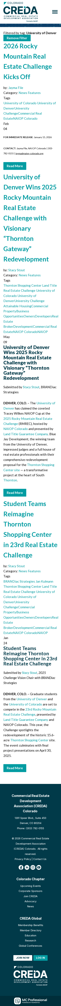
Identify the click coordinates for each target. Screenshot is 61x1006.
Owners (29, 316)
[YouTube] (38, 867)
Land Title (49, 285)
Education (30, 935)
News (30, 906)
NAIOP (42, 332)
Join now (22, 957)
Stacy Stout (16, 270)
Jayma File (15, 88)
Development (23, 326)
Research (30, 940)
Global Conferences (30, 945)
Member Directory (30, 930)
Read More (15, 166)
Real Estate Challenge (19, 290)
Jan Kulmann (44, 581)
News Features (30, 93)
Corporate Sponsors (30, 891)
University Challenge (29, 301)
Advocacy (30, 901)
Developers (43, 316)
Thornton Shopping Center (22, 285)
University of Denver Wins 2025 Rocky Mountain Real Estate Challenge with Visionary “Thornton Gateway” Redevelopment (30, 218)
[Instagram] (32, 867)
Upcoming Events (30, 886)
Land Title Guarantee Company (25, 434)
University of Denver (31, 699)
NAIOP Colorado (25, 118)
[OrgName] (20, 12)
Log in (40, 957)
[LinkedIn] (27, 867)
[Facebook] (21, 867)
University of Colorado (19, 103)
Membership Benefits (30, 925)
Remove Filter (17, 38)
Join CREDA (30, 896)
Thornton (10, 480)
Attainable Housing (17, 306)
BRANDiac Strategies (19, 581)
